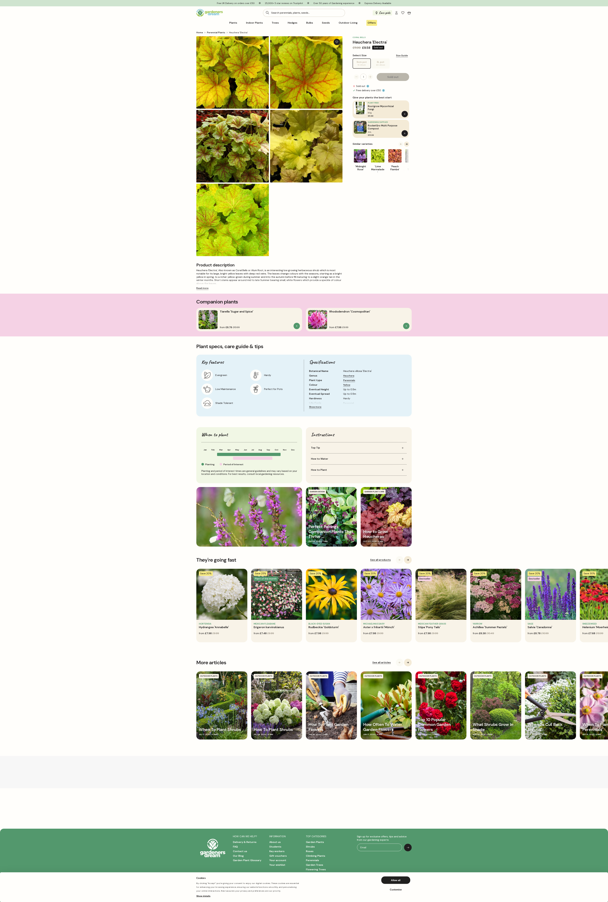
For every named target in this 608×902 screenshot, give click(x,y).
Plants (233, 22)
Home (199, 32)
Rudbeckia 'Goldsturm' (323, 627)
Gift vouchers (278, 855)
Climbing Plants (315, 855)
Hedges (292, 22)
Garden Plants (315, 842)
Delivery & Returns (244, 842)
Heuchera (348, 376)
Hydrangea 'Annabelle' (214, 627)
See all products (380, 559)
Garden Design (317, 491)
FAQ (235, 846)
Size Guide (402, 55)
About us (275, 842)
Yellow (346, 385)
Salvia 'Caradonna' (540, 627)
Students (275, 846)
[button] (409, 13)
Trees (275, 22)
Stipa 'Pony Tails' (429, 627)
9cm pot (364, 64)
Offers (372, 22)
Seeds (326, 22)
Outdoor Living (348, 22)
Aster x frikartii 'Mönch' (378, 627)
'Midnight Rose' (360, 168)
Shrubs (310, 846)
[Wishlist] (403, 13)
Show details (203, 896)
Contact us (240, 851)
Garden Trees (314, 865)
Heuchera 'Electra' (238, 32)
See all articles (381, 662)
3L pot (383, 64)
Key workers (277, 851)
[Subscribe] (408, 847)
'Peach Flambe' (394, 168)
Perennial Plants (216, 32)
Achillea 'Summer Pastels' (490, 627)
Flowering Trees (316, 869)
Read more (202, 288)
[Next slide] (406, 144)
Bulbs (309, 22)
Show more (315, 407)
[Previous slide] (400, 144)
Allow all (395, 880)
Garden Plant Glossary (247, 860)
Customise (396, 889)
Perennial (348, 403)
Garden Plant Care (374, 491)
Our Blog (238, 855)
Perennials (349, 380)
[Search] (267, 12)
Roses (310, 851)
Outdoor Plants (209, 676)
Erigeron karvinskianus (269, 627)
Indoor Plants (254, 22)
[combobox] (304, 13)
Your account (277, 860)
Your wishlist (277, 865)
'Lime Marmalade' (377, 169)
